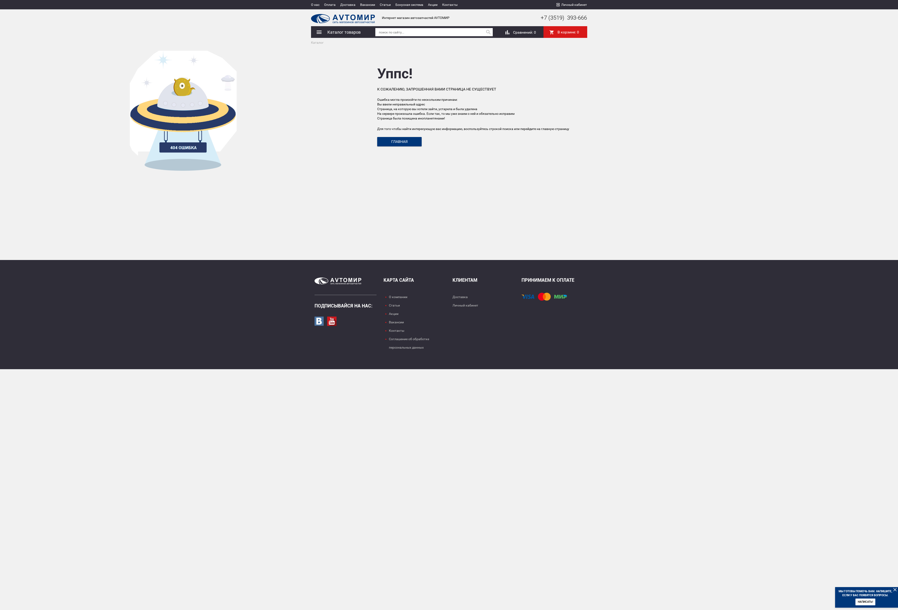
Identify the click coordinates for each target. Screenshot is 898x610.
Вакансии (367, 5)
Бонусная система (409, 5)
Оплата (330, 5)
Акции (433, 5)
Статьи (385, 5)
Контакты (450, 5)
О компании (398, 297)
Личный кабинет (574, 5)
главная (399, 141)
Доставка (347, 5)
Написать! (865, 601)
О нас (315, 5)
